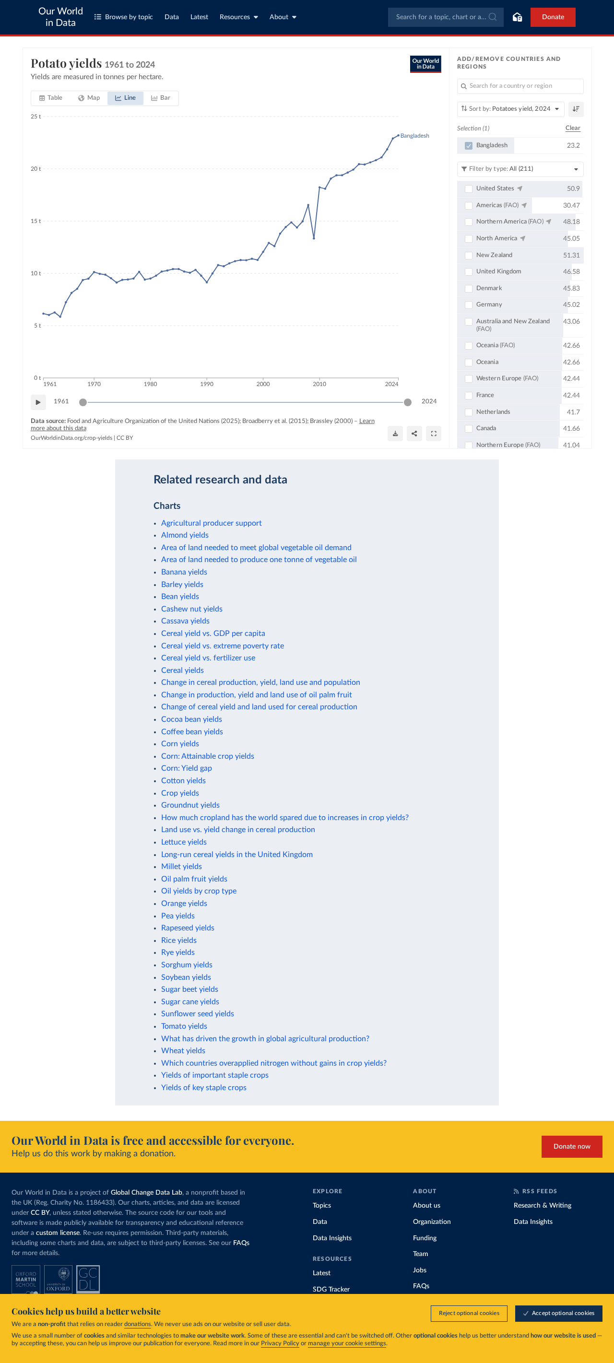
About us (426, 1205)
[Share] (414, 433)
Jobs (419, 1270)
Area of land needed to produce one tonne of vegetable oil (259, 560)
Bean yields (180, 596)
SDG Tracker (331, 1289)
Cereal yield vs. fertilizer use (208, 658)
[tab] (51, 98)
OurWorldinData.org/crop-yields (71, 438)
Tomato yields (184, 1026)
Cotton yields (183, 781)
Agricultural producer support (211, 523)
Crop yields (180, 793)
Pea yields (178, 916)
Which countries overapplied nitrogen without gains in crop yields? (274, 1063)
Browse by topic (129, 17)
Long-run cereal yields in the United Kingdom (237, 854)
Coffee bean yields (192, 732)
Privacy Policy (280, 1343)
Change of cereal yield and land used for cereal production (259, 707)
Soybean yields (186, 977)
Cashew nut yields (192, 609)
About (279, 17)
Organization (432, 1222)
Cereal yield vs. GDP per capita (213, 633)
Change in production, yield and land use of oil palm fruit (256, 695)
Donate (553, 17)
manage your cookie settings (347, 1343)
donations (137, 1324)
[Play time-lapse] (38, 402)
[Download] (395, 433)
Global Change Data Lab (146, 1192)
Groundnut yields (190, 805)
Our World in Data (60, 17)
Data (172, 17)
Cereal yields (182, 670)
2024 (429, 402)
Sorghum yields (187, 965)
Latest (199, 17)
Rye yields (178, 952)
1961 (61, 402)
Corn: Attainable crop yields (207, 756)
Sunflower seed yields (197, 1014)
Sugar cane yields (190, 1002)
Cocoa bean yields (191, 719)
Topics (322, 1205)
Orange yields (184, 903)
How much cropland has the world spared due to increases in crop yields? (285, 818)
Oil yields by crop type (198, 891)
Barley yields (182, 584)
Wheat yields (183, 1051)
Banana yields (184, 572)
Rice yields (179, 940)
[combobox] (446, 17)
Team (420, 1254)
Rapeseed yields (187, 928)
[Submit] (492, 17)
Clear (573, 128)
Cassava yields (185, 621)
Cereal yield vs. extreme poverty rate (222, 646)
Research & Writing (542, 1205)
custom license (58, 1233)
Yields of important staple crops (215, 1075)
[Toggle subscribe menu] (517, 17)
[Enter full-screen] (433, 433)
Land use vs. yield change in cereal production (238, 830)
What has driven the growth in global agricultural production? (265, 1039)
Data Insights (332, 1238)
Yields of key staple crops (204, 1088)
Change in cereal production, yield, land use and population (260, 682)
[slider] (83, 402)
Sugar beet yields (189, 989)
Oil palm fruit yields (194, 879)
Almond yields (185, 535)
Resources (235, 17)
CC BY (125, 438)
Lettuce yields (184, 842)
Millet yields (181, 866)
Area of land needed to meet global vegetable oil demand (256, 548)
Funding (425, 1238)
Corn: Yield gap (186, 768)
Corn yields (180, 744)
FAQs (241, 1243)
